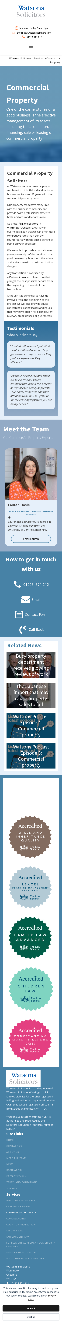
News (9, 1164)
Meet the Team (16, 1158)
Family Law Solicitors (21, 1252)
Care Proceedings (18, 1206)
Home (10, 1139)
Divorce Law (14, 1230)
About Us (12, 1151)
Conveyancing (16, 1218)
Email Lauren (31, 539)
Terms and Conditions (21, 1182)
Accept (31, 1308)
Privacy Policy (16, 1176)
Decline (31, 1317)
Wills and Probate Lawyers (25, 1258)
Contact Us (14, 1145)
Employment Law (18, 1236)
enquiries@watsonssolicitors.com (34, 32)
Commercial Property (21, 1212)
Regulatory (14, 1170)
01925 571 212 (34, 37)
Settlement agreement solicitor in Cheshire (30, 1244)
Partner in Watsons (20, 277)
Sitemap (11, 1188)
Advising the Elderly (20, 1200)
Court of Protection (21, 1224)
